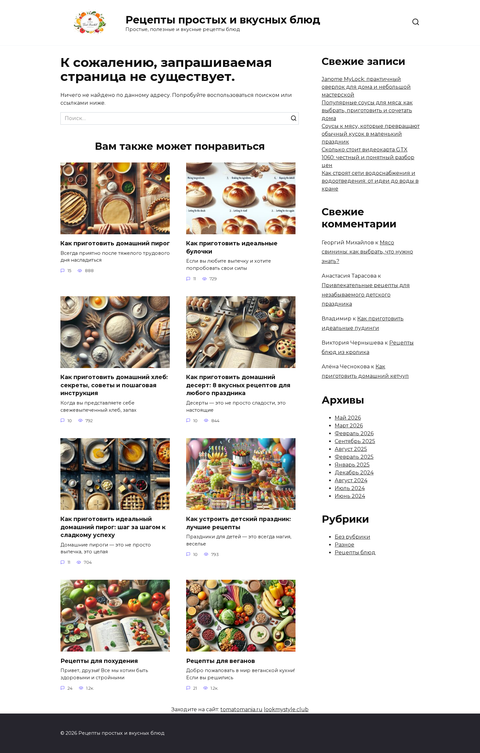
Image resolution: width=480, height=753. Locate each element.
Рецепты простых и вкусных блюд (222, 19)
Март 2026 (349, 426)
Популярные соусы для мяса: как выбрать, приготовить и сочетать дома (367, 110)
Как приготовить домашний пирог (115, 243)
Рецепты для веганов (220, 660)
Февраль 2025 (354, 457)
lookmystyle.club (286, 709)
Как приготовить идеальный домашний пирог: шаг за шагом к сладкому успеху (113, 526)
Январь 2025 (352, 465)
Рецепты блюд (355, 552)
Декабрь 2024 (354, 472)
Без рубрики (352, 537)
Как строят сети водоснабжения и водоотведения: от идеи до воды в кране (370, 181)
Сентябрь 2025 (355, 441)
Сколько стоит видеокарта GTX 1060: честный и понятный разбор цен (368, 157)
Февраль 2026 (354, 433)
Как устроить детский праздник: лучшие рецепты (238, 522)
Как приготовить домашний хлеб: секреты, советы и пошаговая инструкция (114, 385)
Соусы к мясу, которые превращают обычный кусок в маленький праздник (371, 134)
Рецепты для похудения (99, 660)
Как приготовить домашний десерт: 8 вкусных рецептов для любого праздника (238, 385)
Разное (344, 545)
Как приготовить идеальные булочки (232, 247)
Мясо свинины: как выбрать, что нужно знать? (367, 252)
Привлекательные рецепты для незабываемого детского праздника (366, 294)
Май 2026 (348, 418)
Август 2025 (351, 449)
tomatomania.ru (241, 709)
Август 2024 (351, 480)
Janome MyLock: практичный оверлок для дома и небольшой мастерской (366, 87)
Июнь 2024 (350, 496)
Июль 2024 (350, 488)
